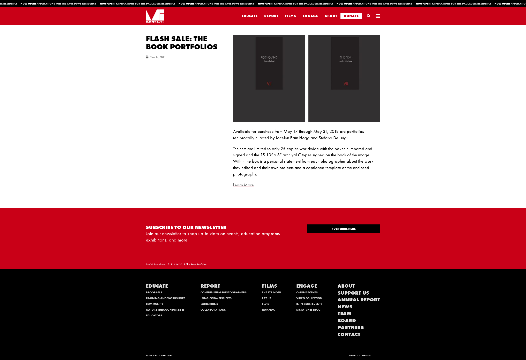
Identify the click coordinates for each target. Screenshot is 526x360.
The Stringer (271, 292)
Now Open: (54, 3)
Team (345, 313)
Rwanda (268, 309)
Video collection (309, 298)
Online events (307, 292)
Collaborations (213, 309)
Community (155, 304)
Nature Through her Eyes (165, 309)
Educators (154, 315)
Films (290, 16)
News (345, 306)
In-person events (309, 304)
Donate (351, 16)
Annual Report (359, 299)
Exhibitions (209, 304)
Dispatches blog (308, 309)
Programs (154, 292)
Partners (351, 327)
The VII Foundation (156, 264)
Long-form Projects (216, 298)
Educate (250, 16)
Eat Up (266, 298)
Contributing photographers (224, 292)
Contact (349, 334)
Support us (353, 293)
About (331, 16)
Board (347, 320)
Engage (310, 16)
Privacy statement (360, 355)
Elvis (265, 304)
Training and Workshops (165, 298)
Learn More (243, 185)
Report (271, 16)
